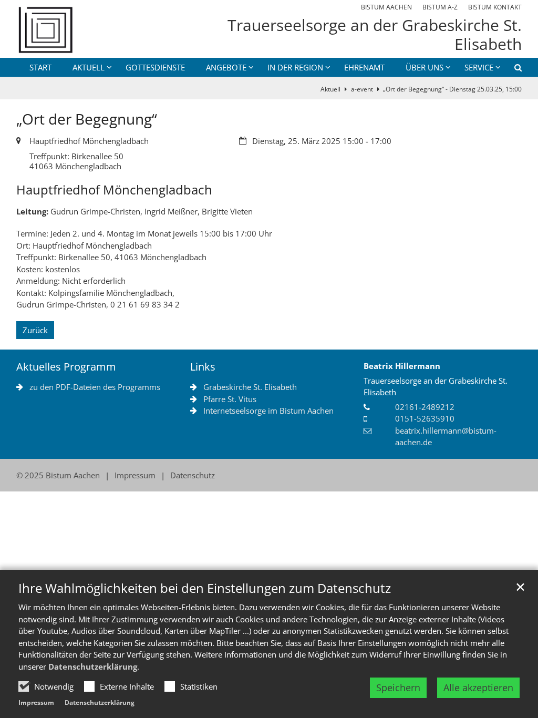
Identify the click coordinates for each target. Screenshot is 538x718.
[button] (511, 69)
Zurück (35, 330)
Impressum (36, 702)
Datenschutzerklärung (92, 666)
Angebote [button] (226, 67)
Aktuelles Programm (66, 366)
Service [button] (478, 67)
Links (202, 366)
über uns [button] (424, 67)
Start (40, 67)
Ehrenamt (364, 67)
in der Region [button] (295, 67)
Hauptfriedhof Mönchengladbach (114, 190)
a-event (362, 89)
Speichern (398, 687)
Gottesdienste (155, 67)
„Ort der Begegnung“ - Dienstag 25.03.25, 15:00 (452, 89)
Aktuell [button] (89, 67)
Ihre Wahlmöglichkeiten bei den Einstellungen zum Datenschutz (204, 588)
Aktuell (330, 89)
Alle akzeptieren (478, 687)
